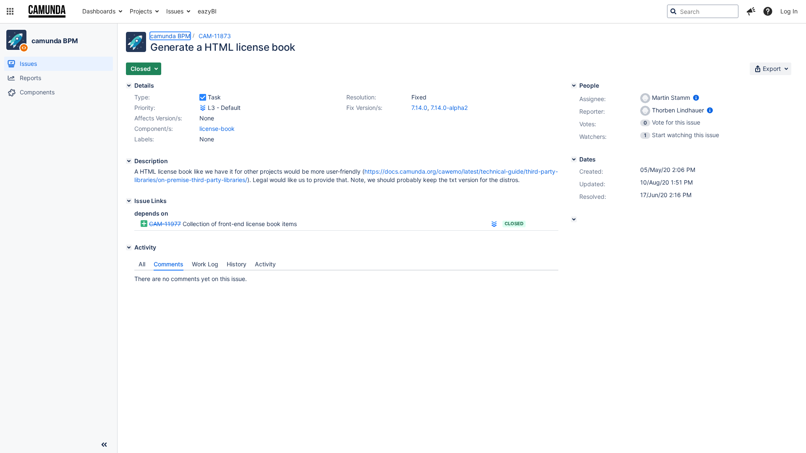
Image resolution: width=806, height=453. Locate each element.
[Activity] (129, 247)
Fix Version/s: (364, 107)
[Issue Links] (129, 201)
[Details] (129, 86)
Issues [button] (174, 11)
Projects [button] (141, 11)
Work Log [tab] (205, 264)
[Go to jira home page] (47, 11)
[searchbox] (702, 11)
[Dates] (574, 159)
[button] (10, 11)
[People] (574, 86)
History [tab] (236, 264)
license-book (217, 128)
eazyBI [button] (207, 11)
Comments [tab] (168, 264)
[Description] (129, 161)
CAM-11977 (165, 223)
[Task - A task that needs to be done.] (202, 97)
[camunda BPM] (16, 40)
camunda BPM (54, 40)
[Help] (768, 11)
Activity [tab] (265, 264)
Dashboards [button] (98, 11)
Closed (514, 223)
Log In (789, 11)
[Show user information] (696, 97)
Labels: (144, 139)
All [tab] (142, 264)
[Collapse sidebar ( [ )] (104, 444)
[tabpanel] (346, 277)
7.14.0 (419, 107)
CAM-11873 (215, 35)
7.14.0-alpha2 (449, 107)
